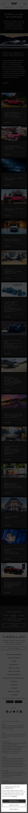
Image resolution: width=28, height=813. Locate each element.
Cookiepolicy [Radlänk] (14, 796)
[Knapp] (14, 809)
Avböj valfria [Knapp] (14, 805)
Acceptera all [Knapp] (14, 801)
